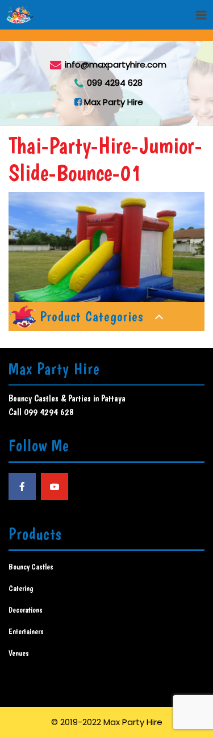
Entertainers (26, 631)
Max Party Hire (112, 101)
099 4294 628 (115, 83)
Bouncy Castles (31, 566)
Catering (21, 588)
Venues (19, 653)
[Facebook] (22, 486)
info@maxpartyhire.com (115, 64)
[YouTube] (54, 486)
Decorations (26, 609)
